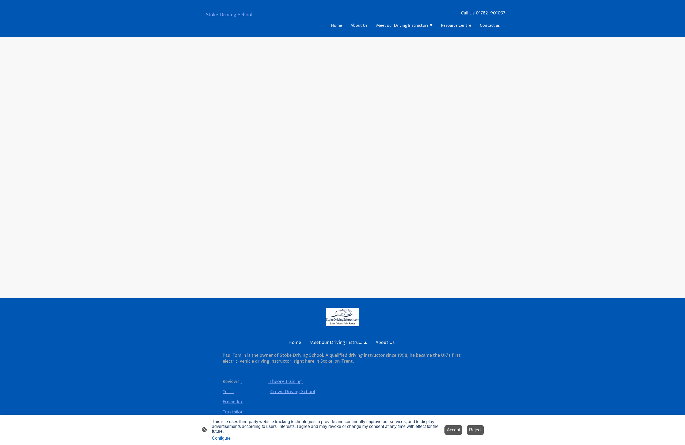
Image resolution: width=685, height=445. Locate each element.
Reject (475, 430)
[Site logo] (231, 28)
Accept (453, 430)
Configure (221, 438)
